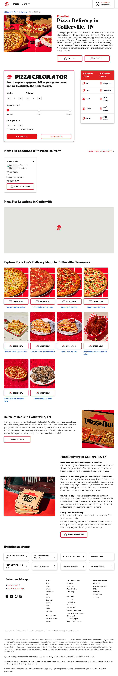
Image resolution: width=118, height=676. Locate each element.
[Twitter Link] (12, 596)
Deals (16, 3)
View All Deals (17, 439)
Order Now (56, 136)
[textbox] (40, 427)
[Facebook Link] (8, 596)
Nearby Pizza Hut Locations (100, 151)
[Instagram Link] (21, 596)
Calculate (22, 136)
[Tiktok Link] (17, 596)
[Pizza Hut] (59, 227)
